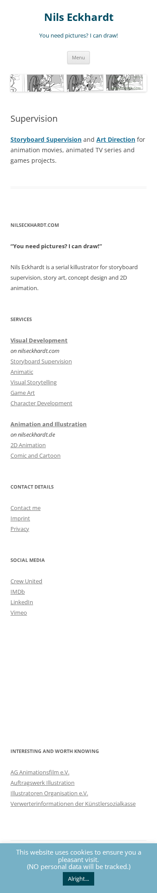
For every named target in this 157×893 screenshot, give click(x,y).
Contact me (25, 508)
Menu (78, 57)
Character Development (41, 403)
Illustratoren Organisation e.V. (49, 793)
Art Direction (115, 139)
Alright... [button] (78, 879)
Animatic (21, 372)
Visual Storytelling (33, 382)
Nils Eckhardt (78, 17)
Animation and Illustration (48, 424)
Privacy (19, 529)
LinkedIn (21, 602)
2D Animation (28, 445)
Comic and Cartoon (35, 455)
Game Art (22, 393)
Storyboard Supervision (46, 139)
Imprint (20, 518)
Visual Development (39, 340)
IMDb (17, 591)
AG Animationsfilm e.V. (39, 772)
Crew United (26, 581)
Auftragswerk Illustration (42, 783)
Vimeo (18, 612)
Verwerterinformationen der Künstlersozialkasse (73, 803)
